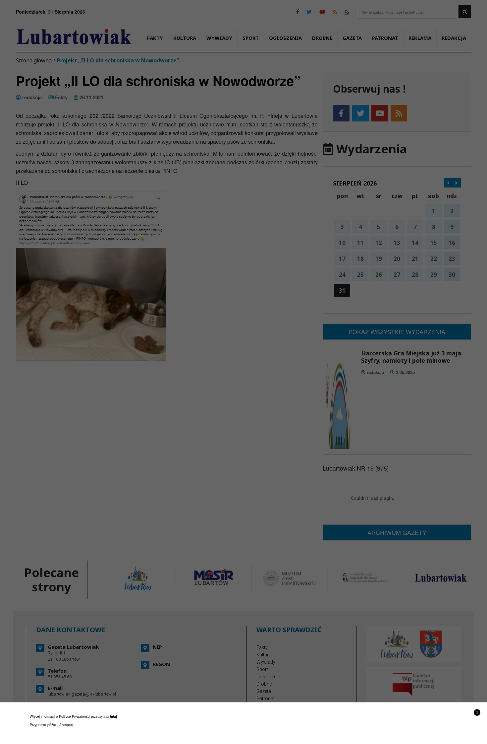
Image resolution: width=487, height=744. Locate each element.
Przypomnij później (44, 724)
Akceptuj (66, 724)
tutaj (113, 716)
